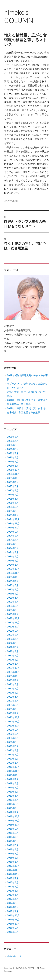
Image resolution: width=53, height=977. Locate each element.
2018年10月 (13, 824)
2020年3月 (12, 754)
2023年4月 (12, 602)
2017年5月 (12, 895)
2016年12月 (13, 915)
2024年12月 (13, 519)
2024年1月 (12, 565)
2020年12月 (13, 717)
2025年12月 (13, 470)
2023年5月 (12, 598)
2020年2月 (12, 758)
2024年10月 (13, 527)
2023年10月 (13, 577)
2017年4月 (12, 899)
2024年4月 (12, 552)
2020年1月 (12, 763)
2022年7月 (12, 639)
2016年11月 (13, 919)
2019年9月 (12, 779)
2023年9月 (12, 581)
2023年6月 (12, 593)
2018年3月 (12, 853)
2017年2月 (12, 907)
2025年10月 (13, 478)
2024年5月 (12, 548)
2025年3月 (12, 507)
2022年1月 (12, 664)
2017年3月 (12, 903)
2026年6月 (12, 445)
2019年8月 (12, 783)
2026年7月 (12, 441)
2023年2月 (12, 610)
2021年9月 (12, 680)
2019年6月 (12, 791)
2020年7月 (12, 738)
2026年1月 (12, 465)
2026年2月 (12, 461)
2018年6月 (12, 841)
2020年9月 (12, 730)
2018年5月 (12, 845)
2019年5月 (12, 796)
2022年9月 (12, 631)
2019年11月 (13, 771)
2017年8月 (12, 882)
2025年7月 (12, 490)
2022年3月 (12, 655)
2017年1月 (12, 911)
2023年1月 (12, 614)
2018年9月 (12, 829)
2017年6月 (12, 890)
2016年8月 (12, 932)
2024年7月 (12, 540)
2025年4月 (12, 503)
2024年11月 (13, 523)
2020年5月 (12, 746)
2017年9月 (12, 878)
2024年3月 (12, 556)
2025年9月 (12, 482)
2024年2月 (12, 560)
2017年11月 (13, 870)
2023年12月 (13, 569)
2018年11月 (13, 820)
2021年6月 (12, 692)
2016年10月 (13, 923)
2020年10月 (13, 725)
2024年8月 (12, 536)
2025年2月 (12, 511)
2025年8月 (12, 486)
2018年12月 (13, 816)
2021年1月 (12, 713)
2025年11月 (13, 474)
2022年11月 (13, 622)
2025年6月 (12, 494)
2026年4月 (12, 453)
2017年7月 (12, 886)
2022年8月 (12, 635)
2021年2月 (12, 709)
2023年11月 (13, 573)
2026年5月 (12, 449)
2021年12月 (13, 668)
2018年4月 (12, 849)
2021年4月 (12, 701)
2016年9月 (12, 928)
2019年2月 (12, 808)
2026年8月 (12, 437)
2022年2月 (12, 659)
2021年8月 (12, 684)
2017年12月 (13, 866)
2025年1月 (12, 515)
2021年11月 (13, 672)
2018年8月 (12, 833)
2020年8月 (12, 734)
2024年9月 (12, 531)
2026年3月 (12, 457)
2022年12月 (13, 618)
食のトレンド (14, 956)
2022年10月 (13, 626)
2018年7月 (12, 837)
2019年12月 (13, 767)
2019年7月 (12, 787)
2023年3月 (12, 606)
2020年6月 (12, 742)
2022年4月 (12, 651)
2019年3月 (12, 804)
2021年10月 (13, 676)
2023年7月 (12, 589)
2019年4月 (12, 800)
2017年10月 (13, 874)
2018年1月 (12, 862)
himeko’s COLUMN (19, 16)
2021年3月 (12, 705)
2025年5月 (12, 498)
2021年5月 (12, 697)
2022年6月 (12, 643)
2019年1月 (12, 812)
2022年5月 (12, 647)
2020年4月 (12, 750)
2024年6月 (12, 544)
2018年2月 (12, 857)
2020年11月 (13, 721)
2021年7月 (12, 688)
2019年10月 (13, 775)
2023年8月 (12, 585)
